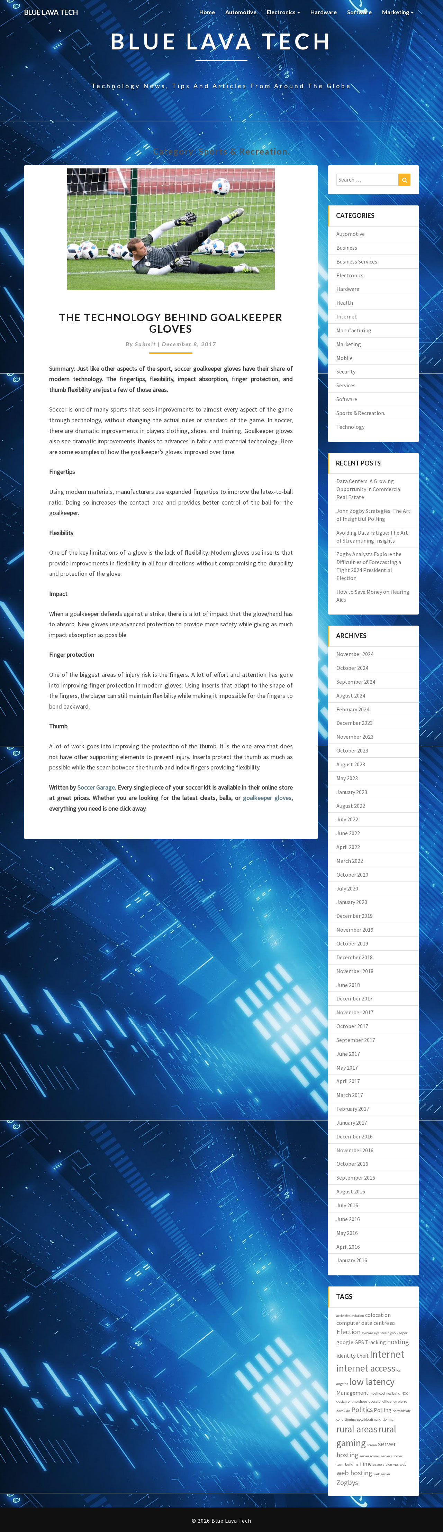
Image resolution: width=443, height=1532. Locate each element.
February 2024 (352, 709)
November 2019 (354, 929)
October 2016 (352, 1163)
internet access (365, 1368)
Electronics (282, 12)
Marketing (396, 12)
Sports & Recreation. (360, 412)
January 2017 (351, 1122)
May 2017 (347, 1067)
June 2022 (348, 833)
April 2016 (348, 1246)
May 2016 (347, 1232)
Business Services (356, 261)
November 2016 (354, 1150)
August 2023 (350, 764)
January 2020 (351, 901)
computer (348, 1322)
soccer (398, 1456)
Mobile (344, 357)
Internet (346, 316)
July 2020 (347, 888)
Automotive (240, 12)
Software (359, 12)
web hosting (354, 1472)
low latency (372, 1382)
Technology (350, 426)
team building (347, 1464)
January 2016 (351, 1260)
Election (348, 1331)
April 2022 (348, 846)
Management (352, 1392)
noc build (393, 1393)
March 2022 (349, 860)
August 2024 (350, 695)
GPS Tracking (370, 1342)
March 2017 (349, 1094)
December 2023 (354, 722)
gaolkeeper (398, 1333)
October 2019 (352, 943)
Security (345, 371)
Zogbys (347, 1482)
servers (386, 1456)
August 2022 (350, 805)
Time (365, 1463)
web (403, 1464)
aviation (358, 1315)
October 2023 (352, 750)
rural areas (356, 1429)
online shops (358, 1401)
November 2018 (354, 971)
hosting (398, 1341)
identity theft (352, 1355)
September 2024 (355, 681)
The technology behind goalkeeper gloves (171, 323)
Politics (362, 1409)
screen (372, 1445)
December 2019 (354, 915)
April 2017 (348, 1081)
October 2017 (352, 1026)
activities (343, 1315)
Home (207, 12)
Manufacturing (353, 330)
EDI (392, 1323)
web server (381, 1474)
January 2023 (351, 791)
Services (345, 385)
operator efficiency (383, 1401)
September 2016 (355, 1177)
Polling (382, 1409)
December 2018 (354, 957)
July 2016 (347, 1205)
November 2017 (354, 1012)
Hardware (323, 12)
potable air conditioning (375, 1419)
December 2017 (354, 998)
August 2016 (350, 1191)
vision (387, 1464)
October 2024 (352, 667)
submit (145, 344)
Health (344, 302)
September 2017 (355, 1039)
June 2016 (348, 1219)
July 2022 (347, 819)
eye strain (381, 1333)
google (344, 1342)
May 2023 (347, 778)
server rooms (370, 1456)
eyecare (367, 1333)
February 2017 (352, 1108)
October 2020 (352, 874)
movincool (377, 1393)
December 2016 (354, 1136)
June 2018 (348, 984)
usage (377, 1464)
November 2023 (354, 736)
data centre (375, 1322)
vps (396, 1464)
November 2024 (354, 653)
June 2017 (348, 1053)
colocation (378, 1314)
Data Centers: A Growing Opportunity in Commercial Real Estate (369, 489)
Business (346, 247)
